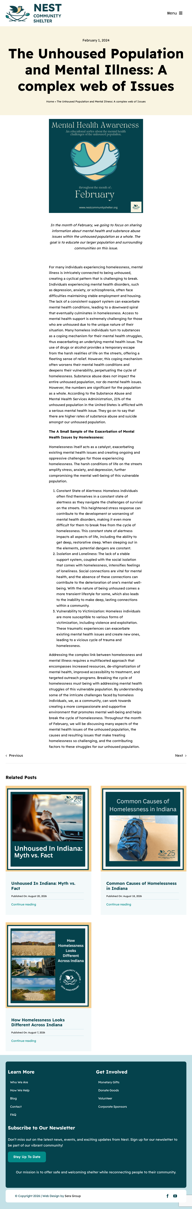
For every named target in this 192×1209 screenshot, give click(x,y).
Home (50, 101)
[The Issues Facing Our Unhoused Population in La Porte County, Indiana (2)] (143, 787)
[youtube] (175, 1196)
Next (179, 755)
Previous (16, 755)
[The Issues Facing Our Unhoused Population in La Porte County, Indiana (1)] (48, 924)
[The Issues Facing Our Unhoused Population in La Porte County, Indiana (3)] (48, 787)
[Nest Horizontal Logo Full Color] (34, 5)
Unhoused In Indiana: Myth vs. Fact (43, 886)
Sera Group (73, 1196)
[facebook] (168, 1196)
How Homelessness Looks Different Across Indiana (38, 1022)
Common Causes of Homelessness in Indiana (141, 886)
